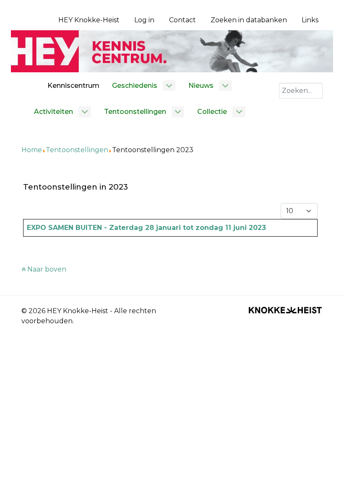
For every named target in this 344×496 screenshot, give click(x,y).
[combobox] (301, 91)
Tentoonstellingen (77, 150)
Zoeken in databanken (249, 20)
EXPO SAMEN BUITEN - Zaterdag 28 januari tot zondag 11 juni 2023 (146, 228)
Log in (144, 20)
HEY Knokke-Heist (89, 20)
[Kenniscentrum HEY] (172, 51)
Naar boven (46, 269)
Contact (182, 20)
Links (310, 20)
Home (31, 150)
